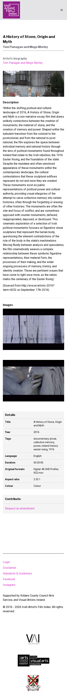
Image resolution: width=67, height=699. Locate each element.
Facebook (9, 579)
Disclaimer (9, 567)
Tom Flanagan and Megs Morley (23, 63)
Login (6, 562)
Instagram (9, 585)
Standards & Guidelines (17, 573)
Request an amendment (19, 508)
